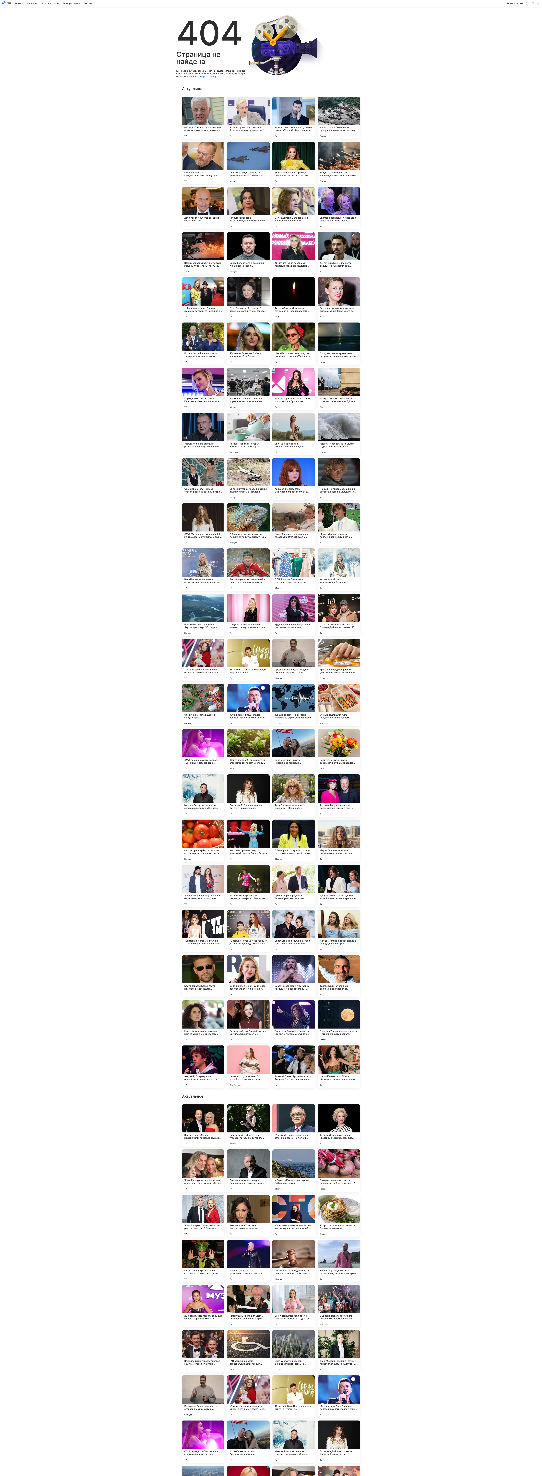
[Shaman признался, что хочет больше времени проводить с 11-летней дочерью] (248, 118)
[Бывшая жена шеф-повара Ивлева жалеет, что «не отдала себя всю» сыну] (248, 1442)
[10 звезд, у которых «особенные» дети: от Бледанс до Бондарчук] (248, 931)
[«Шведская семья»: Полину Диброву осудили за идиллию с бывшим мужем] (203, 298)
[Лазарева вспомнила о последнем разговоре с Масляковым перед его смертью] (203, 1292)
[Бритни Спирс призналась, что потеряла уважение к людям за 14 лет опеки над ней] (293, 1202)
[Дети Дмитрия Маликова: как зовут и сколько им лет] (293, 208)
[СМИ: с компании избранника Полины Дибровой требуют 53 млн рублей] (339, 615)
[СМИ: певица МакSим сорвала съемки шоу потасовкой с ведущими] (203, 750)
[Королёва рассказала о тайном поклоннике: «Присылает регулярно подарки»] (293, 389)
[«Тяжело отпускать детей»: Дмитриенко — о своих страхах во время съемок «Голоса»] (293, 1292)
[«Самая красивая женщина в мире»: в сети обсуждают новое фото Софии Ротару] (203, 660)
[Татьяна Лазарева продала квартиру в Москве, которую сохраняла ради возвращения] (339, 1396)
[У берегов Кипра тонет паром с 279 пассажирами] (293, 1442)
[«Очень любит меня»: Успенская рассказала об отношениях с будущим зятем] (248, 976)
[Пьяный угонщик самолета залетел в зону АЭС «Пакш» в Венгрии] (248, 163)
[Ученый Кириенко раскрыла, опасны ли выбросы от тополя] (339, 1338)
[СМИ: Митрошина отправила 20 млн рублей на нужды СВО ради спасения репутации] (203, 524)
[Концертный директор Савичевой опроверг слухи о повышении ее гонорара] (293, 479)
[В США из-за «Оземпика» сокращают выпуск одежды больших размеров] (293, 569)
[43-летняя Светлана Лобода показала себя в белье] (248, 344)
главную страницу (206, 76)
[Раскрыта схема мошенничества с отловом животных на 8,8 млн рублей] (339, 389)
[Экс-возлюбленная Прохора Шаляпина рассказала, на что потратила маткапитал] (293, 163)
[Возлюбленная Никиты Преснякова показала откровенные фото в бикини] (293, 750)
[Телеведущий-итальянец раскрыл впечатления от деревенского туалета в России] (339, 976)
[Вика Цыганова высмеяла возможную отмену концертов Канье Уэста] (203, 569)
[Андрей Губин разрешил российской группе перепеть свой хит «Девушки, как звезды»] (203, 1066)
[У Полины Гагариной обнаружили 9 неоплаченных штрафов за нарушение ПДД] (248, 1338)
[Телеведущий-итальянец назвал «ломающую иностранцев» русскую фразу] (248, 1157)
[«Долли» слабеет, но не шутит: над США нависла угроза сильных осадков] (339, 434)
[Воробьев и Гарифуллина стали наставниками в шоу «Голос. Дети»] (293, 931)
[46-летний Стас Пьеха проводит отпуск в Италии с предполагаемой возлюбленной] (248, 660)
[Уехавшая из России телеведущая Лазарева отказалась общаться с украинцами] (339, 569)
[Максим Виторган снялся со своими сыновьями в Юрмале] (203, 795)
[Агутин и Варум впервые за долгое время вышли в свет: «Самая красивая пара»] (339, 795)
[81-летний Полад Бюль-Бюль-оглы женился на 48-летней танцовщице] (293, 1396)
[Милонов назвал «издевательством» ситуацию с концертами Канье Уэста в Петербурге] (203, 163)
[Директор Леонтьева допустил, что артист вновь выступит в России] (293, 1021)
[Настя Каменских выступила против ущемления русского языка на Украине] (203, 1021)
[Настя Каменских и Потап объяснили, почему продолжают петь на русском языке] (339, 1066)
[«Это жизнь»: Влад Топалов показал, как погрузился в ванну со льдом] (248, 705)
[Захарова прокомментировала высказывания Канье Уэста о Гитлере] (339, 298)
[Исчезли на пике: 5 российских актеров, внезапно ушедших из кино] (339, 479)
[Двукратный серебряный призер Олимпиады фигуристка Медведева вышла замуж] (248, 1021)
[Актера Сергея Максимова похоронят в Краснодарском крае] (293, 298)
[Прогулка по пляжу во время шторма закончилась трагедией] (339, 344)
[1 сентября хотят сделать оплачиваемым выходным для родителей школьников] (293, 1338)
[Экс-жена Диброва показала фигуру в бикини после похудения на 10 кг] (248, 795)
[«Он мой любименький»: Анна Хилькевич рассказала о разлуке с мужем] (203, 931)
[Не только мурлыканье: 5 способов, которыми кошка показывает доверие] (248, 1066)
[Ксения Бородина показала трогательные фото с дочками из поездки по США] (339, 1157)
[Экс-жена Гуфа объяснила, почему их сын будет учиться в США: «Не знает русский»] (203, 1247)
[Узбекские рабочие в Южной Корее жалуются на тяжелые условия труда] (248, 389)
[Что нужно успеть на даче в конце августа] (203, 705)
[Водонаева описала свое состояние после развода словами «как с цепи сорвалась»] (293, 1112)
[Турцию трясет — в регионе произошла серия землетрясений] (293, 705)
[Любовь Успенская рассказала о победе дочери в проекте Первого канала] (339, 931)
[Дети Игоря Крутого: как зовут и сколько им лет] (203, 208)
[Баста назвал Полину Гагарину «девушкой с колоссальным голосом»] (293, 976)
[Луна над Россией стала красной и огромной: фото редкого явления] (339, 1021)
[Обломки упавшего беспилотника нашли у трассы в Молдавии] (248, 479)
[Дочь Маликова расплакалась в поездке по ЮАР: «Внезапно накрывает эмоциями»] (293, 524)
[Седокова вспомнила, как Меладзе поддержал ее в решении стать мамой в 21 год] (248, 1202)
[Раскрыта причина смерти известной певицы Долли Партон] (248, 841)
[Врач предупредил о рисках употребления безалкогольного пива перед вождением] (339, 660)
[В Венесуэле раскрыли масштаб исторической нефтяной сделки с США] (293, 841)
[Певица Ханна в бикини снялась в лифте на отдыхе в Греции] (339, 1202)
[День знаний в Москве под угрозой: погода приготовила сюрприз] (248, 1396)
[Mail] (4, 3)
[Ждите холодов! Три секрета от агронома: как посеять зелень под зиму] (248, 750)
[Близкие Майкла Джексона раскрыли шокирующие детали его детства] (248, 1247)
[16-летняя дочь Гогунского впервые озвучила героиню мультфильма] (293, 1247)
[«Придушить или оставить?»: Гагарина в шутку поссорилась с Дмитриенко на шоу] (203, 389)
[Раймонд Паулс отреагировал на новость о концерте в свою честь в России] (203, 118)
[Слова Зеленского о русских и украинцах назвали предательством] (248, 253)
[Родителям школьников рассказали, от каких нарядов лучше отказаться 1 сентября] (339, 750)
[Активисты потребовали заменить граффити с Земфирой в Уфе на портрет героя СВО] (248, 886)
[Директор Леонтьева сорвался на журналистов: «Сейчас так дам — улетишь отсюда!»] (339, 1292)
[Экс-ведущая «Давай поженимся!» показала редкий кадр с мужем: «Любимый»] (203, 1396)
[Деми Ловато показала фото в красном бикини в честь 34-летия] (203, 1338)
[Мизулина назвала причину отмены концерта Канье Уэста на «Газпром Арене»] (248, 615)
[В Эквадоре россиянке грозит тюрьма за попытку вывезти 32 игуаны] (248, 524)
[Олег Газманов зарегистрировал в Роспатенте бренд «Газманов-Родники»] (248, 1292)
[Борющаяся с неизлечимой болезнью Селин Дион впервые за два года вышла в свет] (339, 1112)
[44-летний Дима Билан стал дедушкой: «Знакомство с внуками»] (339, 253)
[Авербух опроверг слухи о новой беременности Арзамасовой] (203, 886)
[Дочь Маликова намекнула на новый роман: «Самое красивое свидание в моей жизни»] (339, 886)
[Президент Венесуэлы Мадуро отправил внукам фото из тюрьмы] (293, 660)
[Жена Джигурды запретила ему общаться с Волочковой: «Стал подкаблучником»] (203, 1442)
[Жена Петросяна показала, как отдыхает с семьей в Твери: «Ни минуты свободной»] (293, 344)
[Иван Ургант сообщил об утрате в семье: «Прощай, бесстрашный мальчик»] (293, 118)
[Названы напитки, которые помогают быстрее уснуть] (248, 434)
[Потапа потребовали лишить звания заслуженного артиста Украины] (203, 344)
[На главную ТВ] (8, 3)
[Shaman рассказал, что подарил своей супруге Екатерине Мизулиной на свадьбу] (339, 208)
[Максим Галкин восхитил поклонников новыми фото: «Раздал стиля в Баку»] (339, 524)
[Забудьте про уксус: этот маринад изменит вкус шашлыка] (339, 163)
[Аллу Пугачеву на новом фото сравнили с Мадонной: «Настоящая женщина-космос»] (293, 795)
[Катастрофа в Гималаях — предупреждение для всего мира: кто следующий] (339, 118)
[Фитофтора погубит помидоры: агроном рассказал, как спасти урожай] (203, 841)
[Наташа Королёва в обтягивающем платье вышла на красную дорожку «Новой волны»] (248, 208)
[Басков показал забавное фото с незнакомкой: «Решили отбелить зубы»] (203, 1112)
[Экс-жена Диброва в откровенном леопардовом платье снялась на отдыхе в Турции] (293, 434)
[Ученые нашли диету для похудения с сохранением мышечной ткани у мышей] (339, 705)
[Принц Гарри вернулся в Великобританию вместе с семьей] (293, 886)
